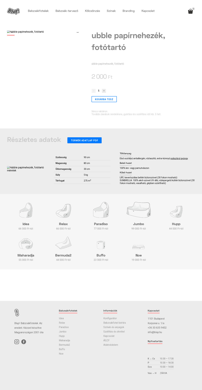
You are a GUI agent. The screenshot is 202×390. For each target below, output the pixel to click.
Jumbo (62, 331)
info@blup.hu (155, 332)
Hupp (62, 336)
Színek (111, 11)
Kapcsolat (148, 11)
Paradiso (64, 327)
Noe (61, 353)
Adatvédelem (110, 344)
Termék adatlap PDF (84, 140)
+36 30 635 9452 (157, 327)
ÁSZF (106, 340)
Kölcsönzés (92, 11)
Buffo (62, 349)
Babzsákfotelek (38, 11)
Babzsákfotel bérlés (114, 322)
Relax (62, 322)
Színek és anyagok (113, 327)
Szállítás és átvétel (114, 331)
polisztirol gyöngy (179, 158)
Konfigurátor (110, 318)
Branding (129, 11)
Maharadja (64, 340)
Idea (61, 318)
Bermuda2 (64, 344)
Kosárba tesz (104, 99)
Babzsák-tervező (67, 11)
